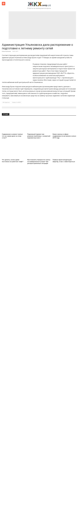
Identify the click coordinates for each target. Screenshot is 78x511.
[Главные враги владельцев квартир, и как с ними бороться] (64, 151)
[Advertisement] (42, 25)
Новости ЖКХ (16, 102)
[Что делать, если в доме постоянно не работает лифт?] (13, 151)
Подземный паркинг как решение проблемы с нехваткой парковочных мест (38, 136)
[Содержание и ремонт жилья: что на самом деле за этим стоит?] (13, 125)
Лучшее (5, 114)
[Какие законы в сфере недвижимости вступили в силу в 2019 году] (64, 125)
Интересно (6, 102)
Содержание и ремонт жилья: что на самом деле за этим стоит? (12, 136)
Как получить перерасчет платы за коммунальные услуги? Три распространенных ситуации (38, 161)
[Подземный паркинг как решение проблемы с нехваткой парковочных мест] (39, 125)
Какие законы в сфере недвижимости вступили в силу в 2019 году (64, 136)
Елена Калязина (6, 51)
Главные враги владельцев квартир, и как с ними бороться (64, 160)
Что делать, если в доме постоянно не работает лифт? (12, 160)
